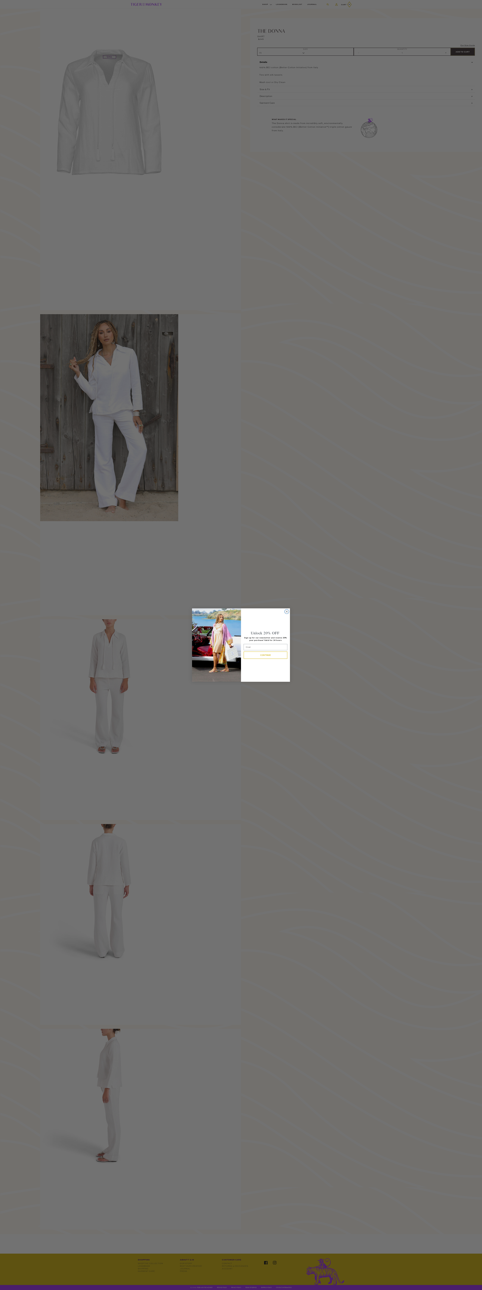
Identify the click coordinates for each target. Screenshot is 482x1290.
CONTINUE (265, 655)
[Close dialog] (287, 611)
